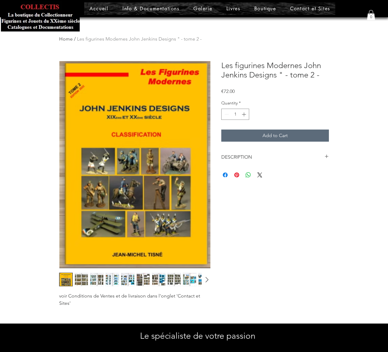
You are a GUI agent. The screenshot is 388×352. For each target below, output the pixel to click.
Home (66, 39)
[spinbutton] (235, 114)
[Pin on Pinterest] (236, 175)
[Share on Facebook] (225, 175)
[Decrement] (226, 114)
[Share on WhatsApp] (248, 175)
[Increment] (244, 114)
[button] (371, 15)
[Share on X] (259, 175)
